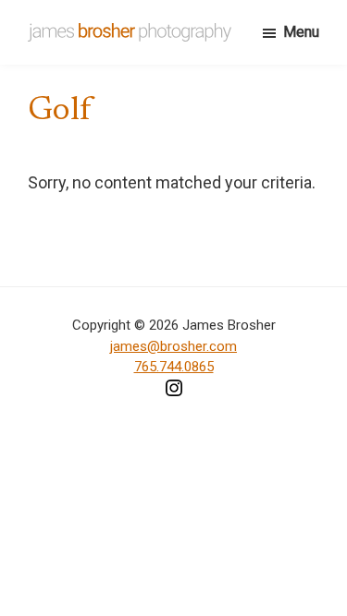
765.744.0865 (174, 366)
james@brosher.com (173, 346)
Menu (301, 32)
